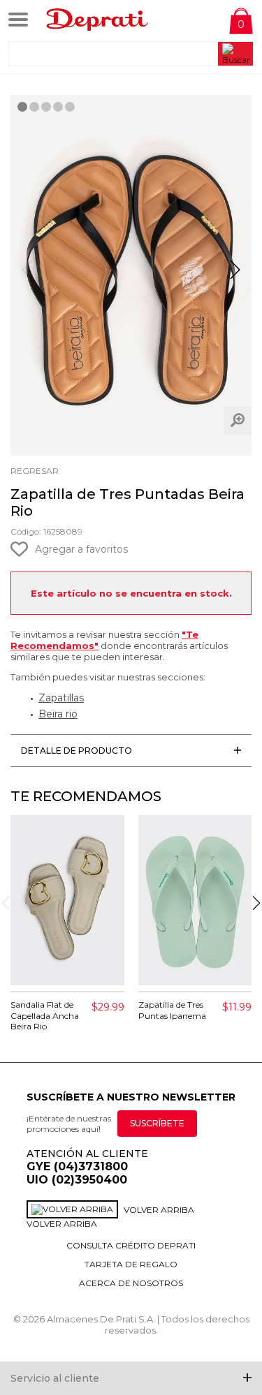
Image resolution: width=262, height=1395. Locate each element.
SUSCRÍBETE (157, 1123)
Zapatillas (61, 698)
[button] (235, 275)
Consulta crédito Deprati (131, 1245)
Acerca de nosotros (131, 1283)
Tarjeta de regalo (131, 1264)
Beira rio (58, 714)
